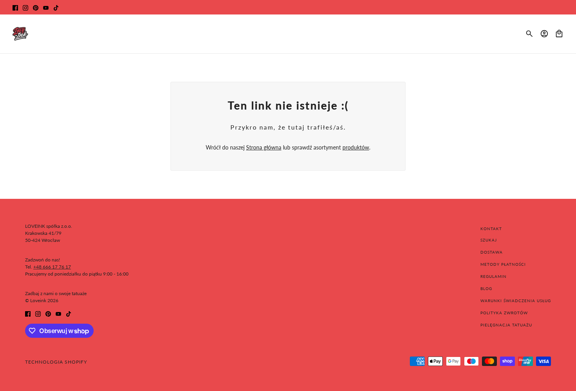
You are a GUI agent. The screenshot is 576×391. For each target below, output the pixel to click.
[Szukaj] (529, 33)
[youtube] (46, 7)
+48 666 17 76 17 (52, 267)
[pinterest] (36, 7)
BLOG (486, 288)
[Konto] (544, 33)
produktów (355, 147)
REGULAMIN (493, 276)
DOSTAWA (491, 252)
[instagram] (25, 7)
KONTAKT (491, 228)
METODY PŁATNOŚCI (503, 264)
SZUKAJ (488, 240)
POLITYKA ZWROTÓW (504, 312)
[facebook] (15, 7)
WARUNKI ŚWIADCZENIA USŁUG (515, 300)
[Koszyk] (559, 33)
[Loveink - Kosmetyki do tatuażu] (20, 34)
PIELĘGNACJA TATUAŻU (506, 325)
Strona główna (263, 147)
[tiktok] (56, 7)
